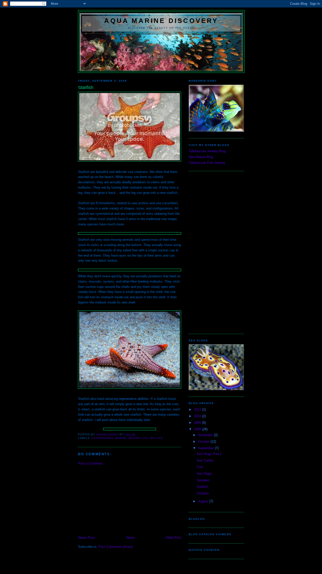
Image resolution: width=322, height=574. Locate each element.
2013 (198, 409)
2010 (198, 416)
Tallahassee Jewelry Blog (207, 151)
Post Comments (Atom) (115, 547)
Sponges (203, 480)
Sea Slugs (204, 473)
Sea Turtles (205, 460)
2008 (198, 429)
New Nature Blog (201, 157)
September (206, 448)
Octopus (203, 493)
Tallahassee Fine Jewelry (207, 163)
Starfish (202, 487)
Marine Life (138, 438)
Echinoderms (102, 438)
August (203, 501)
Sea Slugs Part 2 (209, 454)
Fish (200, 467)
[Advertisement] (115, 500)
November (206, 435)
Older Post (173, 537)
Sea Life (156, 438)
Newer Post (86, 537)
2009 (198, 423)
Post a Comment (90, 463)
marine (121, 438)
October (204, 441)
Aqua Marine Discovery (161, 20)
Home (130, 537)
